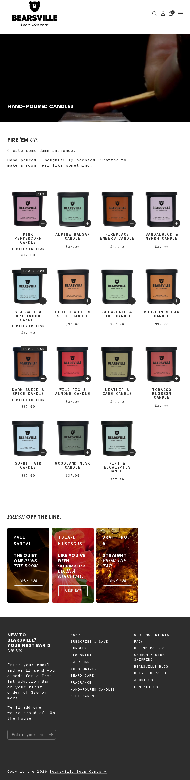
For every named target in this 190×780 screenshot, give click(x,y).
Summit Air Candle (28, 465)
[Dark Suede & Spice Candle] (28, 364)
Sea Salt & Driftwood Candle (28, 315)
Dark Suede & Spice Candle (28, 391)
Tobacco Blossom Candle (162, 393)
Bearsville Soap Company (78, 771)
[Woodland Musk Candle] (73, 438)
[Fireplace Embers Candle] (117, 209)
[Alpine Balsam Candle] (73, 209)
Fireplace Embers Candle (117, 236)
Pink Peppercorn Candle (28, 238)
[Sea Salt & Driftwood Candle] (28, 286)
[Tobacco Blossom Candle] (162, 364)
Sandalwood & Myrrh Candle (161, 236)
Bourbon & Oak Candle (161, 313)
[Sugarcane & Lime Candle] (117, 286)
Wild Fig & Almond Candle (72, 391)
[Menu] (180, 13)
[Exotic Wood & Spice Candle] (73, 286)
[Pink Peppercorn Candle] (28, 209)
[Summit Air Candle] (28, 438)
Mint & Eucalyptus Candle (117, 467)
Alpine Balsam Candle (72, 236)
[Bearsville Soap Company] (34, 13)
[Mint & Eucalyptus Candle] (117, 438)
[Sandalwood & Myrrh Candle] (162, 209)
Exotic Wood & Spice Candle (72, 313)
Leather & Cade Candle (117, 391)
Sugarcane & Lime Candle (117, 313)
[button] (154, 13)
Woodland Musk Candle (72, 465)
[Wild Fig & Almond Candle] (73, 364)
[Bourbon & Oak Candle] (162, 286)
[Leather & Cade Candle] (117, 364)
